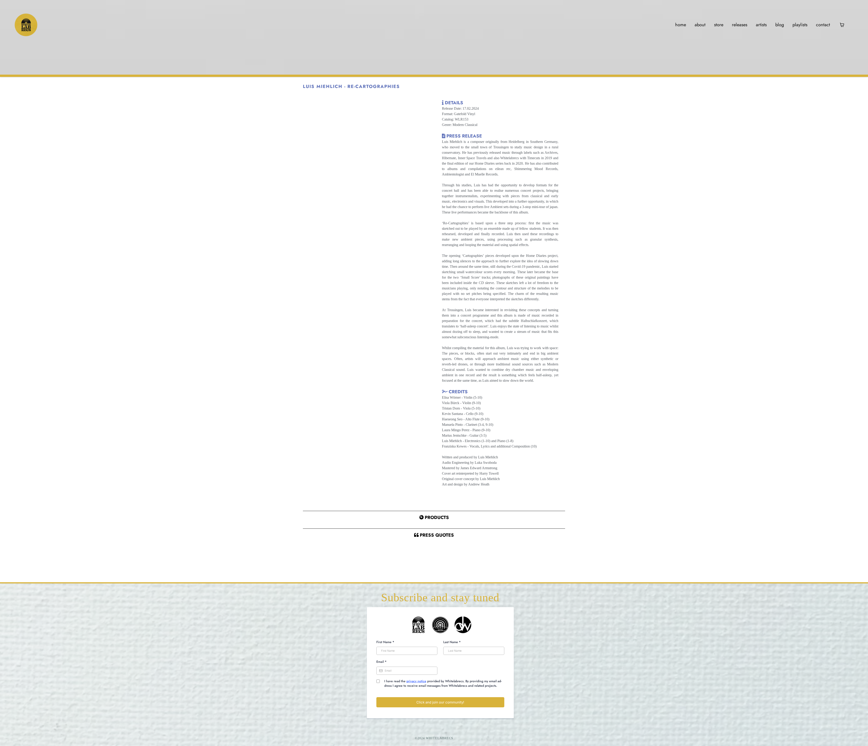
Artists (761, 24)
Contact (823, 24)
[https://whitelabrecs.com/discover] (26, 25)
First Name (385, 642)
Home (680, 24)
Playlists (800, 24)
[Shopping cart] (842, 25)
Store (718, 24)
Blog (779, 24)
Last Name (452, 642)
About (700, 24)
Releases (739, 24)
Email (381, 661)
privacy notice (416, 681)
